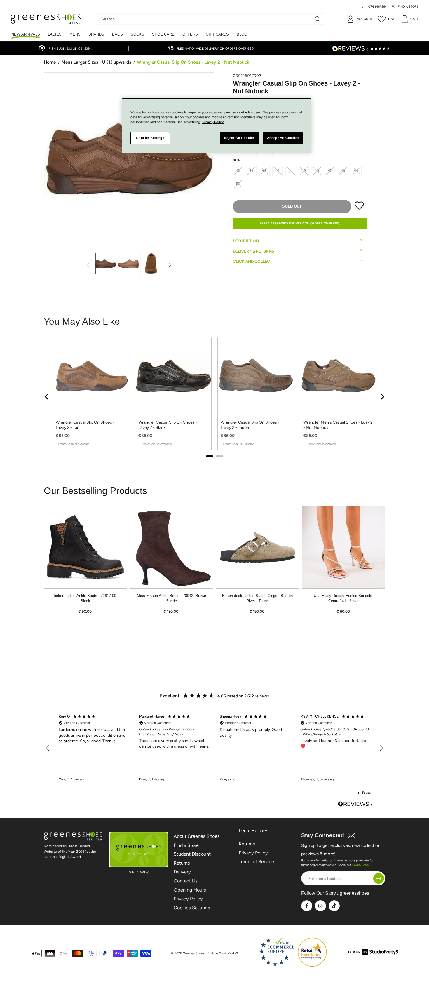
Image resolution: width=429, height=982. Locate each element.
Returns (182, 863)
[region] (214, 748)
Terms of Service (256, 861)
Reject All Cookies (239, 138)
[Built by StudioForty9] (373, 953)
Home (50, 62)
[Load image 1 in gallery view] (105, 263)
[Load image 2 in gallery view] (128, 263)
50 (238, 184)
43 (277, 170)
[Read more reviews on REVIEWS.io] (355, 804)
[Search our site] (317, 19)
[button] (48, 748)
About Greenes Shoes (197, 836)
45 (303, 170)
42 (264, 170)
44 (290, 170)
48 (343, 170)
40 (238, 170)
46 (317, 170)
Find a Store (186, 845)
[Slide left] (88, 265)
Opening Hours (190, 890)
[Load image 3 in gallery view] (150, 263)
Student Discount (192, 854)
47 (330, 170)
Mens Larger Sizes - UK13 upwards (96, 62)
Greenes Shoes (193, 953)
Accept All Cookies (283, 138)
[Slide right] (170, 265)
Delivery (182, 872)
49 (356, 170)
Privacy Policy (188, 898)
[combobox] (206, 19)
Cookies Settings (192, 907)
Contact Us (186, 881)
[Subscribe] (378, 878)
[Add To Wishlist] (359, 208)
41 (251, 170)
